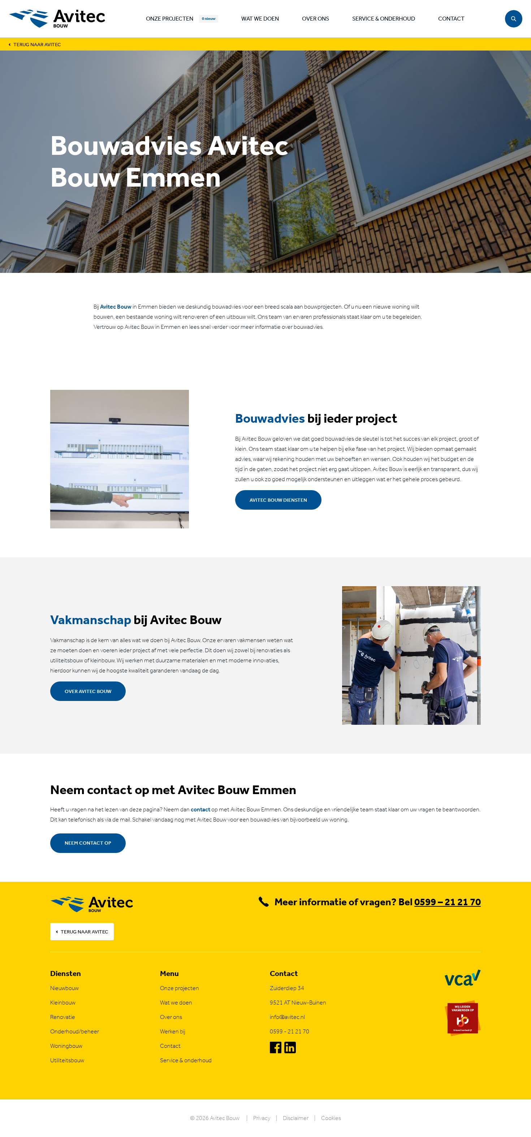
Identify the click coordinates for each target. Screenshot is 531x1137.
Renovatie (62, 1017)
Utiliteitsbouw (67, 1060)
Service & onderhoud (383, 18)
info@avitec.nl (287, 1017)
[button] (513, 18)
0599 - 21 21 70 (289, 1031)
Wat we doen (260, 18)
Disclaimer (295, 1118)
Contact (451, 18)
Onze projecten (169, 18)
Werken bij (172, 1031)
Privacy (261, 1118)
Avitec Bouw (115, 306)
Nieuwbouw (64, 988)
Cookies (331, 1118)
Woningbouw (66, 1045)
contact (200, 809)
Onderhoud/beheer (74, 1031)
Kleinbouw (62, 1002)
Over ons (315, 18)
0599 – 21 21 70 (447, 902)
